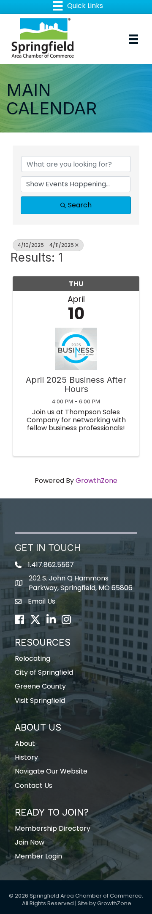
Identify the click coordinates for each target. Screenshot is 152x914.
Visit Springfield (40, 700)
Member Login (38, 856)
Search (80, 205)
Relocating (32, 658)
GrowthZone (96, 480)
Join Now (29, 842)
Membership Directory (52, 828)
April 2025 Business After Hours (76, 384)
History (26, 757)
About (25, 743)
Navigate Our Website (51, 771)
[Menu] (133, 39)
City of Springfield (44, 672)
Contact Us (33, 785)
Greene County (40, 686)
